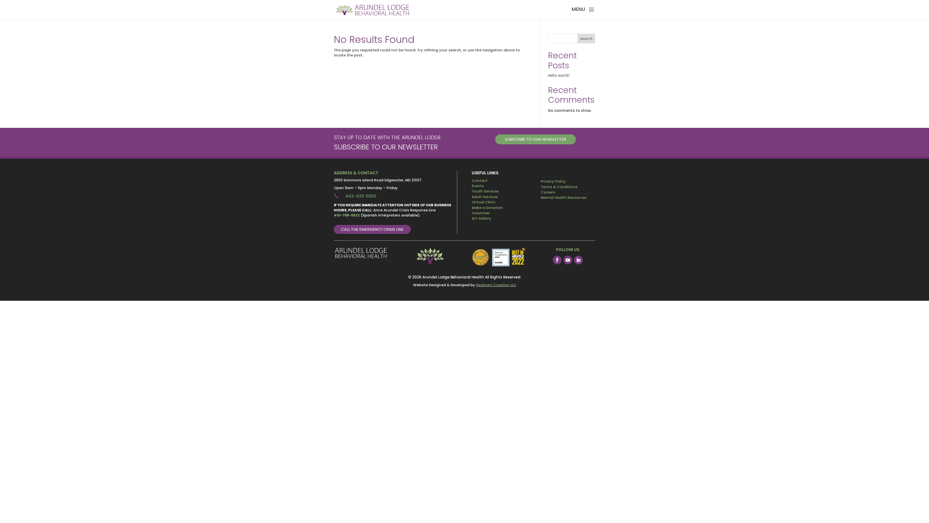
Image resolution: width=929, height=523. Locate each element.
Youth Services (485, 191)
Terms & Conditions (559, 187)
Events (478, 186)
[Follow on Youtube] (567, 260)
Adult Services (485, 196)
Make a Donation (487, 207)
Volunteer (481, 213)
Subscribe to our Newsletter (535, 139)
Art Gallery (481, 218)
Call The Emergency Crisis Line (372, 229)
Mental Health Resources (563, 197)
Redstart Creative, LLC (496, 285)
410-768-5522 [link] (347, 215)
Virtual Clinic (483, 202)
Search (586, 38)
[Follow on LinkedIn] (578, 260)
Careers (548, 192)
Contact (479, 180)
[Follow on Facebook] (557, 260)
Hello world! (558, 75)
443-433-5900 (360, 196)
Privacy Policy (553, 181)
